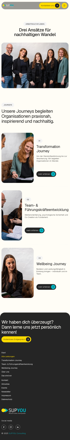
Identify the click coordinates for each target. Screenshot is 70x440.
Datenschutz (6, 399)
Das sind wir (6, 375)
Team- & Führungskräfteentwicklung (17, 364)
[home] (8, 5)
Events (4, 388)
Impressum (6, 395)
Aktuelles (5, 384)
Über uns (5, 372)
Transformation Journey (11, 360)
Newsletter (6, 391)
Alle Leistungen (8, 356)
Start (3, 352)
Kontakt (4, 380)
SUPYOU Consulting (17, 433)
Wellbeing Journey (9, 368)
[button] (64, 5)
